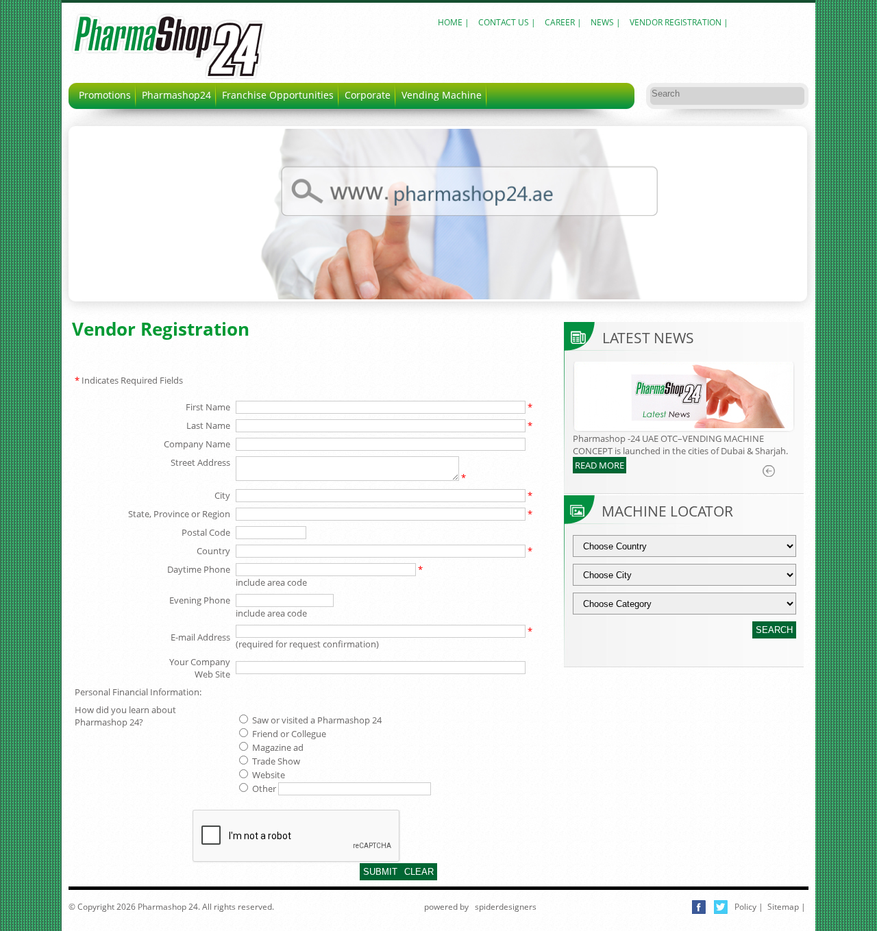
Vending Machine (442, 94)
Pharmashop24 (176, 94)
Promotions (105, 94)
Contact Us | (508, 22)
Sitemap (783, 907)
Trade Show (275, 761)
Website (267, 775)
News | (607, 22)
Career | (564, 22)
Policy (745, 907)
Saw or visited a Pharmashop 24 (316, 720)
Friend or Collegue (288, 734)
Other (263, 788)
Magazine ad (277, 747)
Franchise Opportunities (278, 94)
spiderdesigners (504, 907)
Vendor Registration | (679, 22)
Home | (453, 22)
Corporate (368, 94)
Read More (599, 465)
